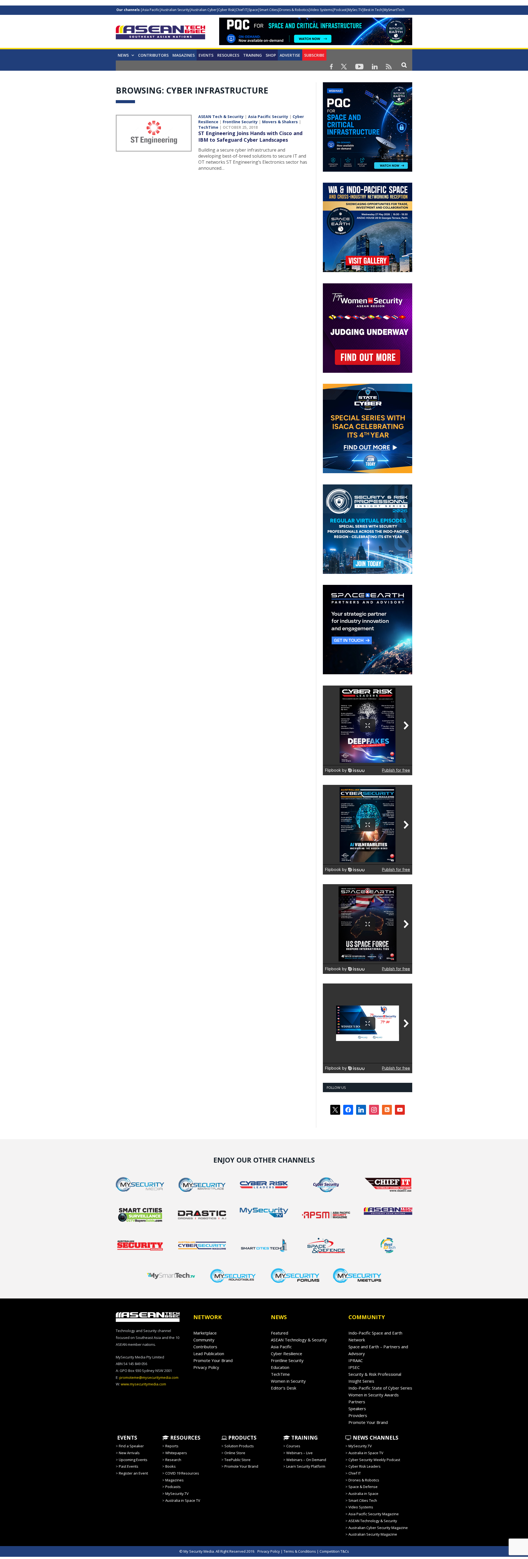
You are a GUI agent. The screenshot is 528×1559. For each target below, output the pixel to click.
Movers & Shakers (280, 121)
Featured (279, 1333)
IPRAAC (355, 1360)
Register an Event (133, 1473)
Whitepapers (176, 1452)
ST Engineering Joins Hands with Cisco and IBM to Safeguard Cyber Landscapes (250, 136)
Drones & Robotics (294, 9)
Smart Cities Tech (362, 1500)
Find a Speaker (131, 1445)
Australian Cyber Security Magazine (378, 1527)
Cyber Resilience (286, 1353)
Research (173, 1459)
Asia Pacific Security (268, 116)
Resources (228, 55)
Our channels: (128, 9)
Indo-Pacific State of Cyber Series (380, 1388)
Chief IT (241, 9)
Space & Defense (363, 1486)
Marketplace (205, 1333)
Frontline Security (240, 121)
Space (253, 9)
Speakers (357, 1408)
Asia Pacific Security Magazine (373, 1513)
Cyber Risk (226, 9)
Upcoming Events (133, 1459)
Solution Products (239, 1445)
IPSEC (354, 1367)
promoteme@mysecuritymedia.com (148, 1377)
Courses (293, 1445)
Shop (271, 55)
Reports (171, 1445)
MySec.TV (355, 9)
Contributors (153, 55)
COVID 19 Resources (182, 1473)
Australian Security (175, 9)
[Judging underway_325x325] (367, 371)
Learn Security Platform (305, 1466)
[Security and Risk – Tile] (367, 572)
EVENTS (126, 1437)
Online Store (234, 1452)
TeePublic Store (237, 1459)
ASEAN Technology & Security (299, 1339)
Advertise (290, 55)
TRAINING (252, 55)
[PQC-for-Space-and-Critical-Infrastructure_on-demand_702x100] (315, 43)
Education (280, 1367)
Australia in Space (363, 1493)
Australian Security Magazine (372, 1534)
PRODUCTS (242, 1437)
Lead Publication (208, 1353)
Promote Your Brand (213, 1360)
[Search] (404, 64)
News (123, 55)
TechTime (208, 127)
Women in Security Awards (373, 1395)
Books (170, 1466)
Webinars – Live (299, 1452)
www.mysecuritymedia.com (143, 1384)
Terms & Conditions (300, 1551)
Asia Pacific (151, 9)
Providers (357, 1415)
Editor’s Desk (283, 1388)
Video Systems (321, 9)
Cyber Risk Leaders (364, 1466)
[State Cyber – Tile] (367, 471)
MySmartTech (394, 9)
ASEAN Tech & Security (221, 116)
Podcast (340, 9)
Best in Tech (373, 9)
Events (206, 55)
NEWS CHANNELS (374, 1437)
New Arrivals (129, 1452)
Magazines (183, 55)
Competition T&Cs (334, 1551)
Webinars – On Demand (306, 1459)
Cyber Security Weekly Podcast (374, 1459)
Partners (356, 1401)
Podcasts (173, 1486)
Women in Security (288, 1381)
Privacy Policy (206, 1367)
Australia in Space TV (182, 1500)
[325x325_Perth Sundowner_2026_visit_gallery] (367, 270)
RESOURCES (184, 1437)
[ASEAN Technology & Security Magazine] (160, 33)
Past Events (128, 1466)
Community (204, 1339)
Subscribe (314, 55)
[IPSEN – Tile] (367, 672)
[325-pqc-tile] (367, 170)
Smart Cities (268, 9)
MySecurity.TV (177, 1493)
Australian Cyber (204, 9)
